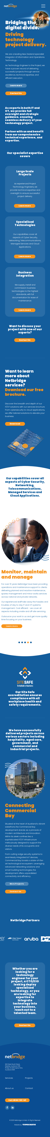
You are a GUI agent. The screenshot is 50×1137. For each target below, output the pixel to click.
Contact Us (16, 93)
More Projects (17, 884)
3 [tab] (25, 642)
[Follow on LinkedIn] (12, 1107)
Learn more (16, 85)
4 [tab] (28, 642)
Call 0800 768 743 (17, 1100)
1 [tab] (19, 642)
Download (15, 424)
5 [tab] (31, 642)
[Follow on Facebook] (7, 1107)
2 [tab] (22, 642)
